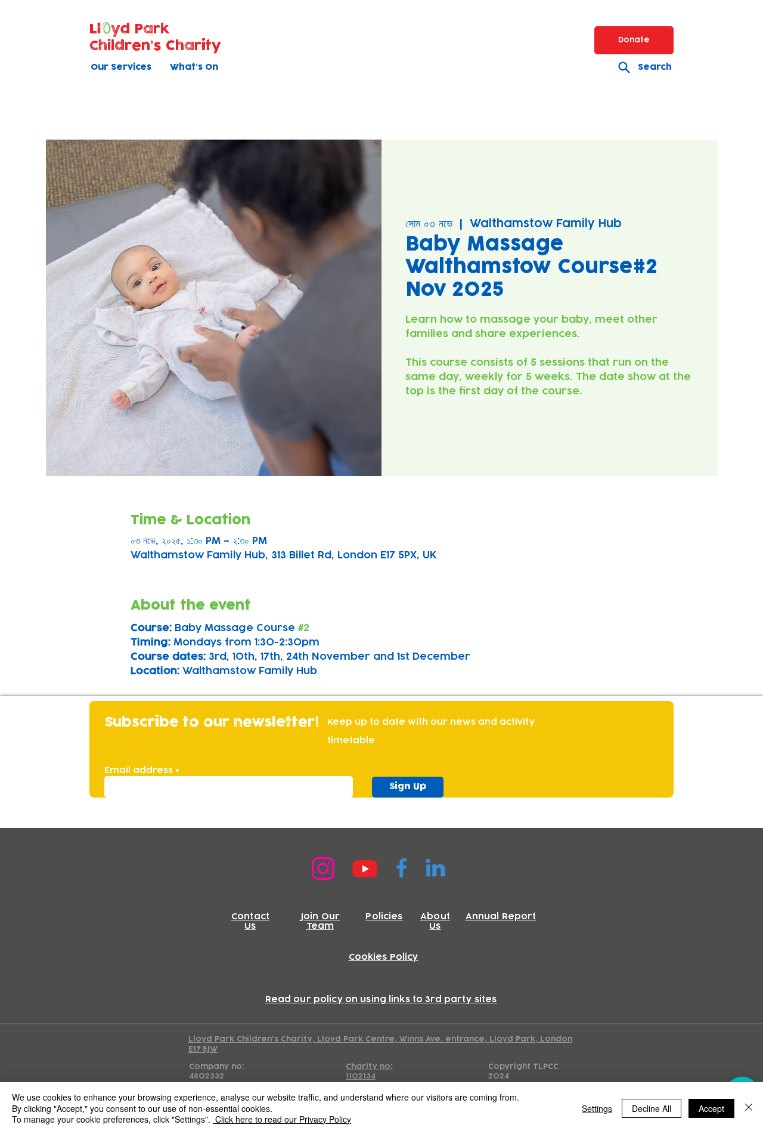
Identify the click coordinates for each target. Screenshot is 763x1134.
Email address (138, 771)
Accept (711, 1108)
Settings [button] (597, 1108)
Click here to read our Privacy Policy (282, 1119)
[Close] (749, 1108)
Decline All (651, 1108)
